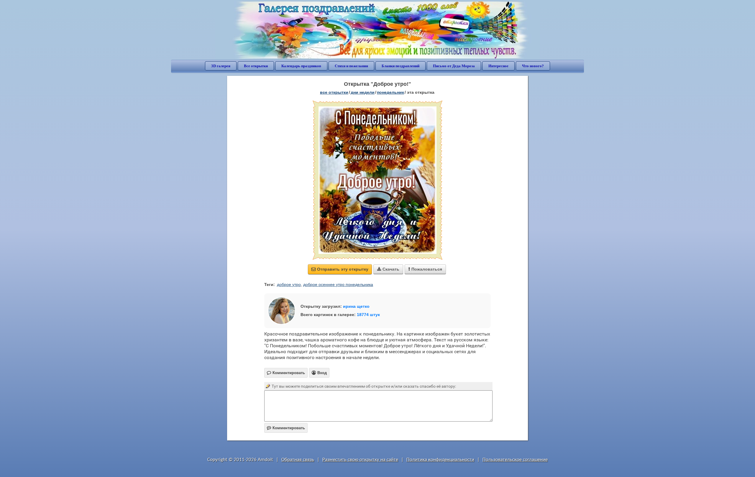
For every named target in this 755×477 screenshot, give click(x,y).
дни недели (363, 92)
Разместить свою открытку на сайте (360, 459)
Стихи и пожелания (351, 66)
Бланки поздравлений (400, 66)
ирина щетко (356, 306)
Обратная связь (297, 459)
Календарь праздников (301, 66)
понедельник (390, 92)
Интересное (498, 66)
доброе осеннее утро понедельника (338, 284)
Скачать (388, 269)
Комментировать (286, 428)
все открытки (334, 92)
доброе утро (289, 284)
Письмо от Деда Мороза (454, 66)
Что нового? (533, 66)
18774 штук (368, 314)
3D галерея (220, 66)
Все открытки (256, 66)
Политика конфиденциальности (440, 459)
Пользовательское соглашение (515, 459)
